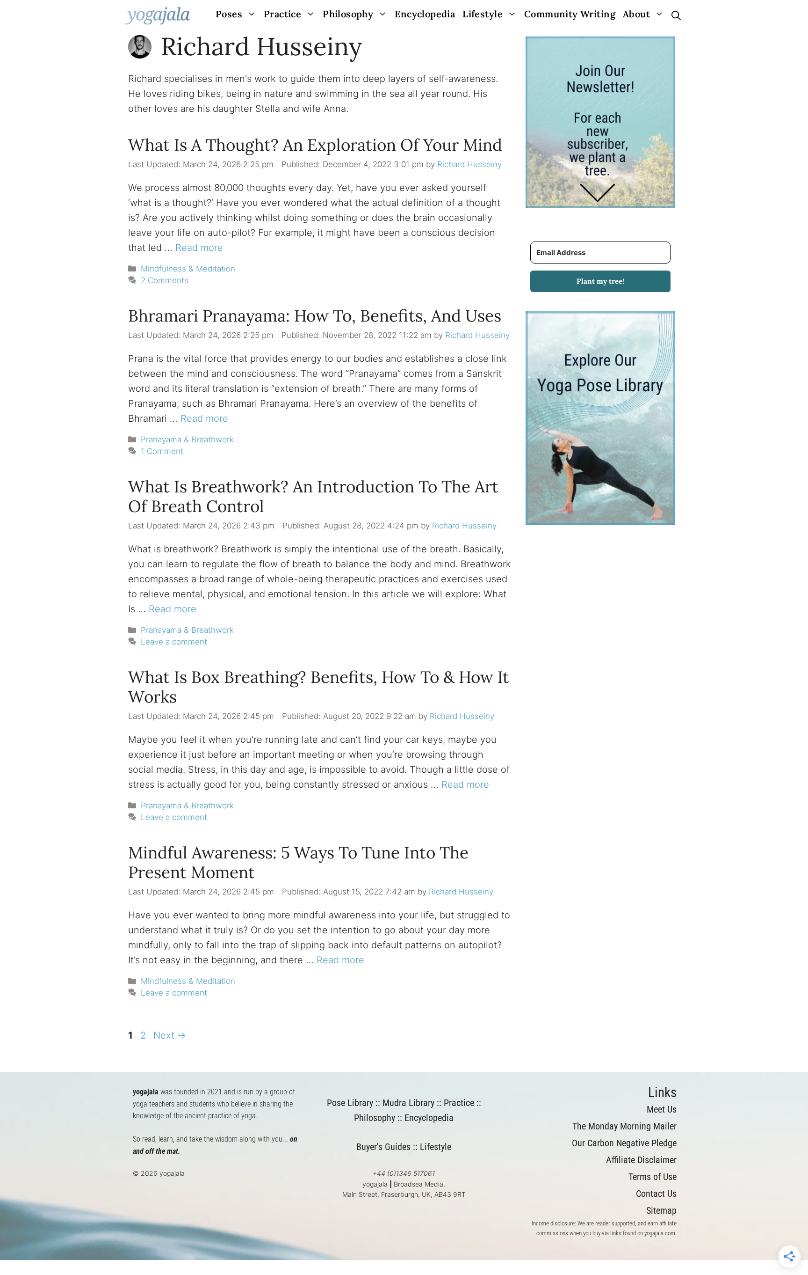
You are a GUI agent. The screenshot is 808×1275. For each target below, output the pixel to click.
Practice (282, 14)
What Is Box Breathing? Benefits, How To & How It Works (318, 687)
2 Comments (164, 280)
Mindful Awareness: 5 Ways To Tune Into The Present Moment (298, 862)
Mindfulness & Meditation (188, 268)
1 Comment (162, 451)
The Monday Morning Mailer (624, 1126)
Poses (229, 14)
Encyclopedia (425, 14)
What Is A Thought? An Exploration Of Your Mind (315, 144)
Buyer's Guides (383, 1146)
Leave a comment (174, 641)
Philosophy (348, 14)
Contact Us (656, 1193)
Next (169, 1035)
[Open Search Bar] (676, 16)
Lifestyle (482, 14)
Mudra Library (408, 1102)
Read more (199, 247)
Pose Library (350, 1102)
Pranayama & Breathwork (187, 439)
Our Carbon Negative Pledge (624, 1143)
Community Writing (569, 14)
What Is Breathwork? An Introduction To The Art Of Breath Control (313, 496)
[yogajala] (157, 16)
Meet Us (662, 1109)
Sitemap (661, 1210)
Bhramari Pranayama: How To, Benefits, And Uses (314, 315)
